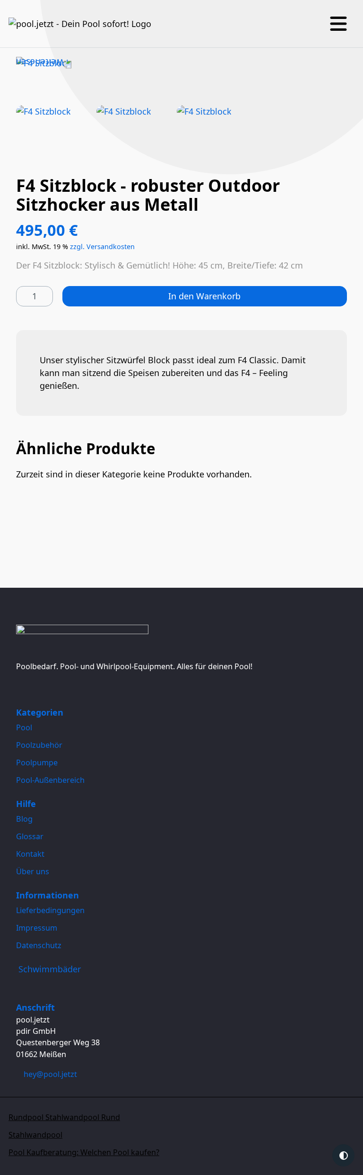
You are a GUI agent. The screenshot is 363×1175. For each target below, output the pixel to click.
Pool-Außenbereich (50, 780)
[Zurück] (43, 63)
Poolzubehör (39, 745)
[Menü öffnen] (338, 24)
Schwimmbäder (49, 969)
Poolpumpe (37, 762)
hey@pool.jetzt (50, 1074)
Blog (24, 819)
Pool (24, 727)
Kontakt (30, 854)
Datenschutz (38, 945)
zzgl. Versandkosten (102, 246)
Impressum (36, 928)
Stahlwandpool (35, 1135)
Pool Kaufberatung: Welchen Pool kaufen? (84, 1152)
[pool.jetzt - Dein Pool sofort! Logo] (80, 24)
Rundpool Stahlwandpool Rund (64, 1117)
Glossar (29, 836)
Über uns (32, 871)
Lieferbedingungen (50, 910)
